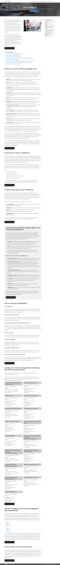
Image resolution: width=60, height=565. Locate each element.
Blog (48, 564)
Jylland (37, 1)
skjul (15, 52)
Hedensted (8, 524)
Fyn (40, 1)
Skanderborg (8, 530)
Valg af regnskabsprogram (34, 11)
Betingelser (54, 564)
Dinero (8, 250)
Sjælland (43, 1)
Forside (33, 1)
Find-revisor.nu (8, 1)
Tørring (7, 528)
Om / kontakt (48, 1)
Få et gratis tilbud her (25, 11)
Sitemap (51, 564)
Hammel (7, 522)
